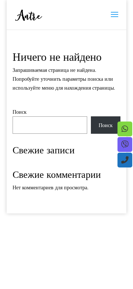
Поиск (20, 111)
